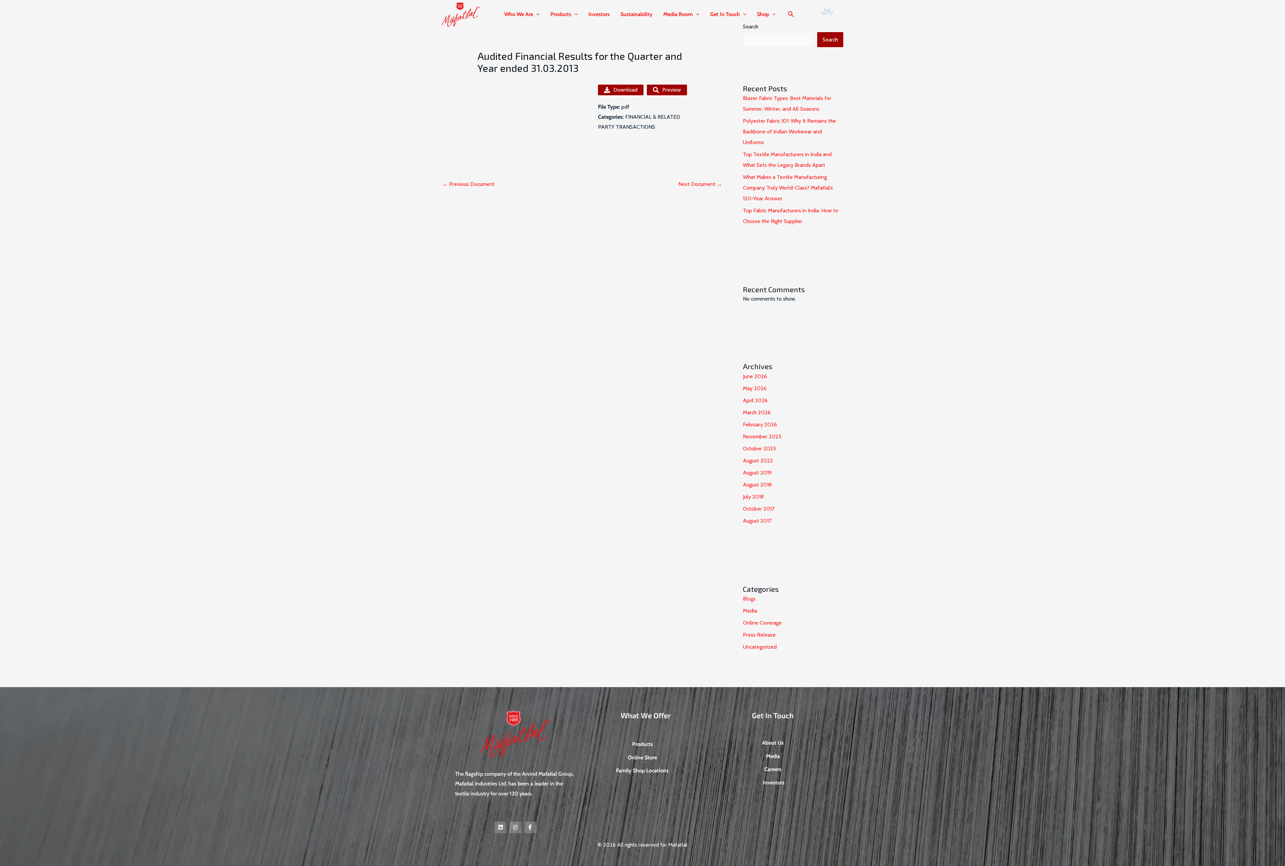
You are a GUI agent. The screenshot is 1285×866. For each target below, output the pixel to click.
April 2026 (755, 400)
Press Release (759, 635)
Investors (599, 14)
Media (750, 611)
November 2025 (762, 436)
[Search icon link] (791, 15)
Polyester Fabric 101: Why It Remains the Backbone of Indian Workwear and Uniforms (789, 131)
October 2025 (759, 448)
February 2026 (760, 424)
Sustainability (636, 14)
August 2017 (757, 521)
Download (625, 90)
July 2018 (753, 497)
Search (830, 39)
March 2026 (757, 412)
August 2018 (757, 484)
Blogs (749, 599)
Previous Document (468, 184)
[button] (536, 14)
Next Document (700, 184)
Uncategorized (760, 647)
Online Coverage (762, 623)
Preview (671, 90)
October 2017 (758, 509)
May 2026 (755, 388)
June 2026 (755, 376)
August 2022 (758, 460)
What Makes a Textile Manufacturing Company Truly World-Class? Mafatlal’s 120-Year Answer (788, 188)
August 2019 (757, 472)
